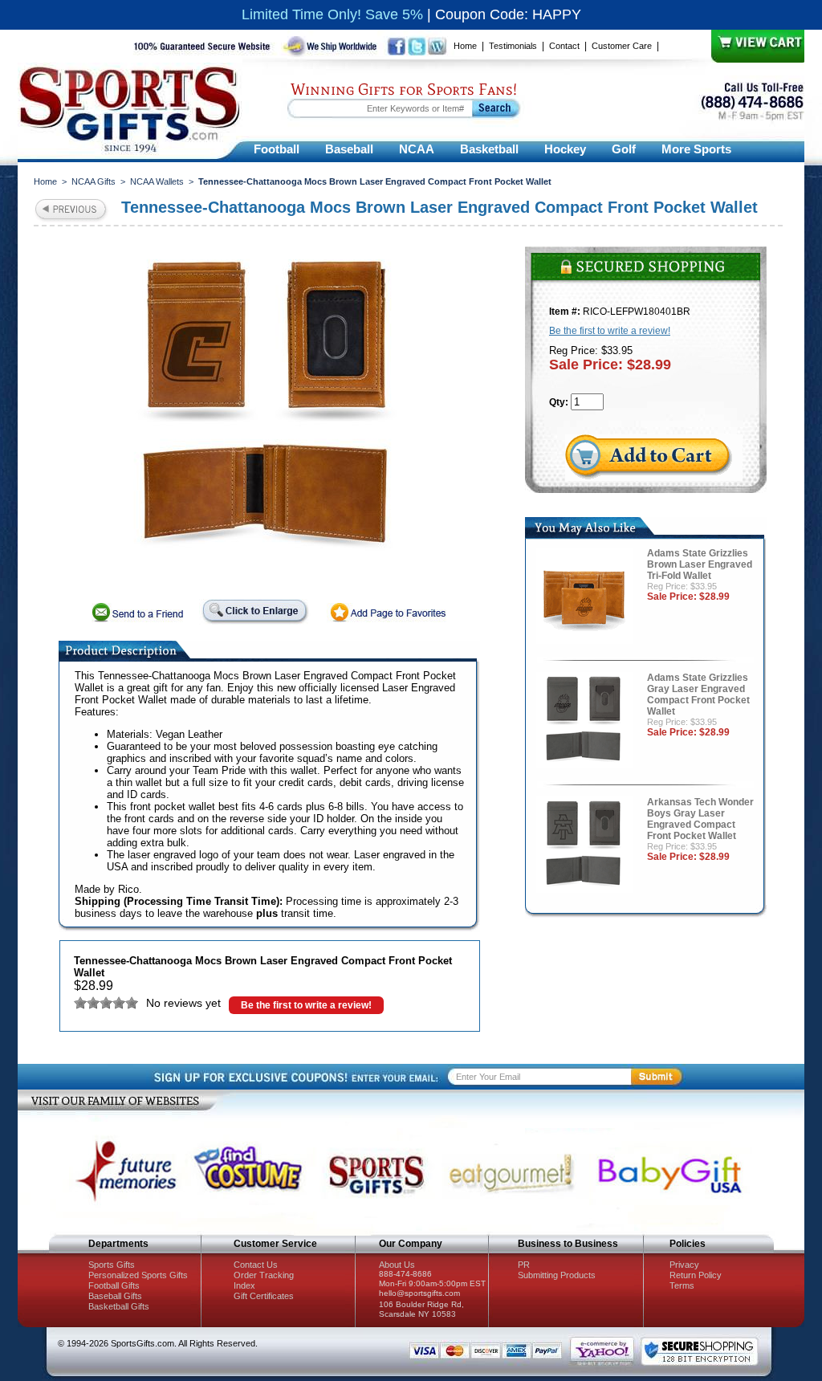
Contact (564, 46)
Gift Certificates (264, 1296)
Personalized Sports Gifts (138, 1275)
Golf (624, 149)
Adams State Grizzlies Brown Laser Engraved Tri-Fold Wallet (699, 564)
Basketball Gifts (118, 1306)
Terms (681, 1285)
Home (465, 46)
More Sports (696, 149)
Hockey (565, 149)
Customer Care (622, 46)
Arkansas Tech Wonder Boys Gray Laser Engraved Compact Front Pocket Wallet (700, 818)
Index (244, 1285)
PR (524, 1264)
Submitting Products (557, 1275)
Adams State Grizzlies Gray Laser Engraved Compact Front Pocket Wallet (698, 694)
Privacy (684, 1264)
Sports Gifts (111, 1264)
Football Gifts (114, 1285)
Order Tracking (264, 1275)
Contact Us (256, 1264)
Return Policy (695, 1275)
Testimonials (513, 46)
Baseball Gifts (115, 1296)
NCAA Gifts (93, 181)
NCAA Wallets (157, 181)
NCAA (416, 149)
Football (276, 149)
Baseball (349, 149)
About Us (397, 1264)
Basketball (489, 149)
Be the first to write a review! (306, 1005)
